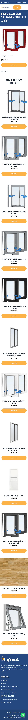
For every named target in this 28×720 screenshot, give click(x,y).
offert (17, 7)
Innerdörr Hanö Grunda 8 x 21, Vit (14, 496)
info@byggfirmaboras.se (21, 2)
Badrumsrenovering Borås (9, 686)
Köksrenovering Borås (8, 690)
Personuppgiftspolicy (9, 717)
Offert (4, 683)
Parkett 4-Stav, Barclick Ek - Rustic (14, 588)
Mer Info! (14, 65)
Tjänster (4, 680)
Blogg (8, 715)
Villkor (19, 715)
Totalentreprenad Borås (9, 693)
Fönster (10, 56)
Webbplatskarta (20, 717)
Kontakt (14, 715)
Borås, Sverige (6, 2)
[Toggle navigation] (25, 7)
